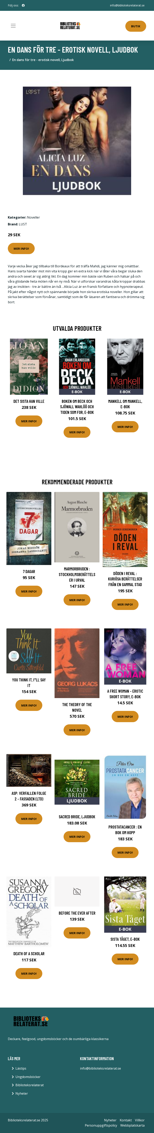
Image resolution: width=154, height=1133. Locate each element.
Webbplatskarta (132, 1125)
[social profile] (23, 5)
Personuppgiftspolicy (101, 1125)
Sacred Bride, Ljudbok (77, 816)
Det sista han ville (28, 401)
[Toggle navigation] (13, 26)
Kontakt (126, 1120)
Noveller (33, 217)
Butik (135, 26)
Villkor (140, 1120)
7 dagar (29, 571)
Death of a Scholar (29, 953)
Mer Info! (21, 248)
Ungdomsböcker (28, 1077)
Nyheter (21, 1093)
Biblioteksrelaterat (29, 1085)
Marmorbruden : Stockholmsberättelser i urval (77, 574)
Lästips (20, 1068)
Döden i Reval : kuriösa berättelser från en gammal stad (125, 579)
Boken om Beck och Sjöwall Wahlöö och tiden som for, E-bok (77, 407)
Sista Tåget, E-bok (125, 939)
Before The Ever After (77, 912)
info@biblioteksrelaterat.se (127, 5)
